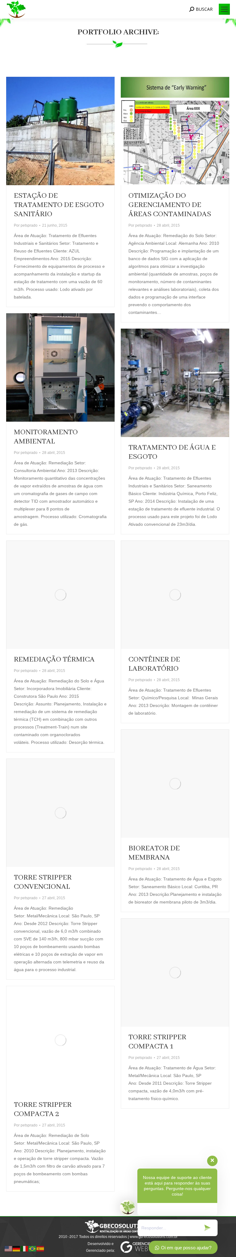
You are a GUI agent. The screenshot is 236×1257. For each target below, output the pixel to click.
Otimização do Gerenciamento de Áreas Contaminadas (169, 205)
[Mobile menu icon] (224, 9)
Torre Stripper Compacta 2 (43, 1109)
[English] (9, 1248)
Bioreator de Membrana (154, 853)
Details (69, 131)
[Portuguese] (33, 1248)
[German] (17, 1248)
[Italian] (25, 1248)
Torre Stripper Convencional (43, 882)
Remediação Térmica (54, 659)
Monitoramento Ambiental (46, 436)
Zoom (52, 131)
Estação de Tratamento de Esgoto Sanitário (59, 205)
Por (25, 225)
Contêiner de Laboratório (154, 664)
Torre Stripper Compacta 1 (157, 1042)
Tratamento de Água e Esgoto (172, 452)
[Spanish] (41, 1248)
